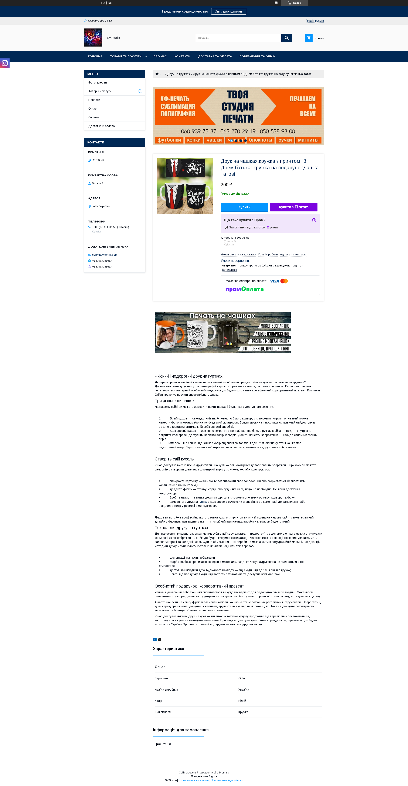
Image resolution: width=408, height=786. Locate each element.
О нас (92, 108)
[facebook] (155, 640)
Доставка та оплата (215, 56)
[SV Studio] (93, 45)
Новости (94, 100)
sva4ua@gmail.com (105, 254)
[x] (159, 640)
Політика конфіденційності (227, 780)
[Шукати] (286, 38)
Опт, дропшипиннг (229, 11)
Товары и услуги (99, 91)
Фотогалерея (97, 82)
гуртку (203, 501)
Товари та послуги (126, 56)
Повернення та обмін (257, 56)
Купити (244, 207)
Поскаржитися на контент (193, 780)
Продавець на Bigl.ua (204, 776)
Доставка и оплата (101, 126)
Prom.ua (224, 772)
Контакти (182, 56)
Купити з (286, 207)
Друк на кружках (178, 74)
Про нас (160, 56)
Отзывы (93, 117)
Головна (95, 56)
